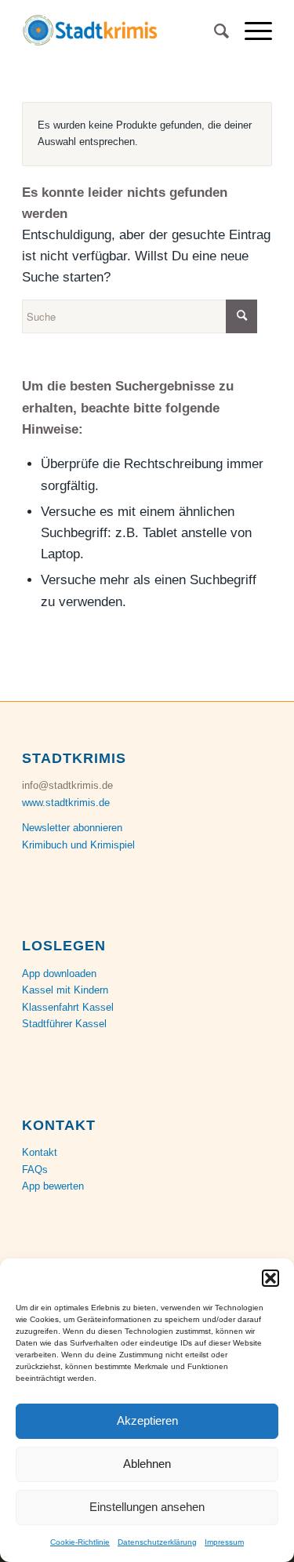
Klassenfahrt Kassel (68, 1007)
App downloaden (59, 973)
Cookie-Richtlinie (80, 1542)
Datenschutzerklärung (157, 1542)
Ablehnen (147, 1463)
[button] (270, 1278)
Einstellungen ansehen (147, 1506)
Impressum (224, 1542)
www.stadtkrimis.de (66, 802)
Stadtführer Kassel (64, 1024)
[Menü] (250, 31)
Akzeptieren (147, 1420)
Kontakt (39, 1152)
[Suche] (213, 31)
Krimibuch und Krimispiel (78, 845)
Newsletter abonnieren (72, 828)
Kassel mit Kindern (65, 990)
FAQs (35, 1169)
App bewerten (53, 1186)
